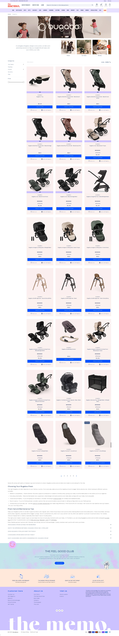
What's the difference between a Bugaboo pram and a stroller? (28, 528)
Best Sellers (19, 10)
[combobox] (70, 5)
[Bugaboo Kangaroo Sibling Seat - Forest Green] (97, 230)
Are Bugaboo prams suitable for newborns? (22, 524)
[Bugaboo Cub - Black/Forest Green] (40, 179)
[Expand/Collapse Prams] (23, 69)
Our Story (37, 594)
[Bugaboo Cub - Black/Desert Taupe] (97, 129)
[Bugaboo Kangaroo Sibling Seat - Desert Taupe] (69, 230)
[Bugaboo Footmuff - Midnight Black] (40, 434)
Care (40, 10)
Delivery (10, 598)
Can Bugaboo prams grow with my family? (21, 534)
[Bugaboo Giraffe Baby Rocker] (69, 332)
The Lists (36, 604)
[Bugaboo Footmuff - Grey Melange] (97, 434)
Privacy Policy (25, 632)
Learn (42, 5)
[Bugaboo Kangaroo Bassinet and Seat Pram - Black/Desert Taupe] (97, 332)
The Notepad (37, 602)
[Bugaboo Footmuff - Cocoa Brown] (69, 434)
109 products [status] (30, 62)
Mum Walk (37, 598)
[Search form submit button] (92, 5)
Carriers (45, 10)
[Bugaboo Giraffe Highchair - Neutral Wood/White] (40, 281)
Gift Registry (11, 596)
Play (78, 10)
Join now (59, 563)
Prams (82, 10)
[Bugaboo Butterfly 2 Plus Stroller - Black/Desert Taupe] (69, 80)
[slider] (8, 82)
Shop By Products (26, 5)
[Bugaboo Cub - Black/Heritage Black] (69, 179)
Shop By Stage (35, 5)
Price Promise (12, 602)
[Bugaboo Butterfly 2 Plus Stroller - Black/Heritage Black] (40, 129)
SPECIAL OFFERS (94, 10)
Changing (51, 10)
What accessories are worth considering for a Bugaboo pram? (28, 538)
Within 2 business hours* (98, 582)
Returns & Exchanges (14, 600)
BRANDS (87, 10)
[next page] (76, 476)
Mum (68, 10)
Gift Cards (11, 604)
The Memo (15, 632)
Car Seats (35, 10)
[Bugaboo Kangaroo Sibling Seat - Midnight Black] (40, 230)
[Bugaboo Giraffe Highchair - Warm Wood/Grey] (97, 281)
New (13, 10)
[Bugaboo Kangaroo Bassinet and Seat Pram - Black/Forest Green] (40, 383)
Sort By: (105, 62)
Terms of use (34, 632)
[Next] (108, 46)
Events (62, 596)
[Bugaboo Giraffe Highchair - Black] (69, 281)
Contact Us (11, 594)
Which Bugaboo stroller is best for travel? (22, 531)
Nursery (73, 10)
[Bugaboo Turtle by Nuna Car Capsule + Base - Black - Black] (69, 383)
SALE (100, 10)
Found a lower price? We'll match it (46, 582)
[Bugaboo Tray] (40, 80)
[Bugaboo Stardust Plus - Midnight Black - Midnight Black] (97, 383)
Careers (36, 600)
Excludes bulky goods (21, 582)
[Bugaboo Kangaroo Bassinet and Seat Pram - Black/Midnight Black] (40, 332)
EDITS (25, 10)
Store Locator (64, 594)
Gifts (29, 10)
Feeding (63, 10)
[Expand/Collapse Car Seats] (23, 64)
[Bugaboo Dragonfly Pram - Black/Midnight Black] (97, 179)
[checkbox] (16, 64)
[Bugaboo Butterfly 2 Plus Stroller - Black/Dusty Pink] (69, 129)
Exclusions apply (72, 582)
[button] (46, 110)
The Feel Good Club (39, 596)
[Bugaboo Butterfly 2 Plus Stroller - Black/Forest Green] (97, 80)
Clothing (57, 10)
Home (9, 14)
